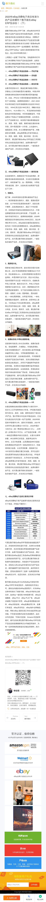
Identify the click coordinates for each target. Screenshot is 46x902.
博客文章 (9, 8)
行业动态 (16, 8)
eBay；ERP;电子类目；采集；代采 (17, 647)
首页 (2, 8)
